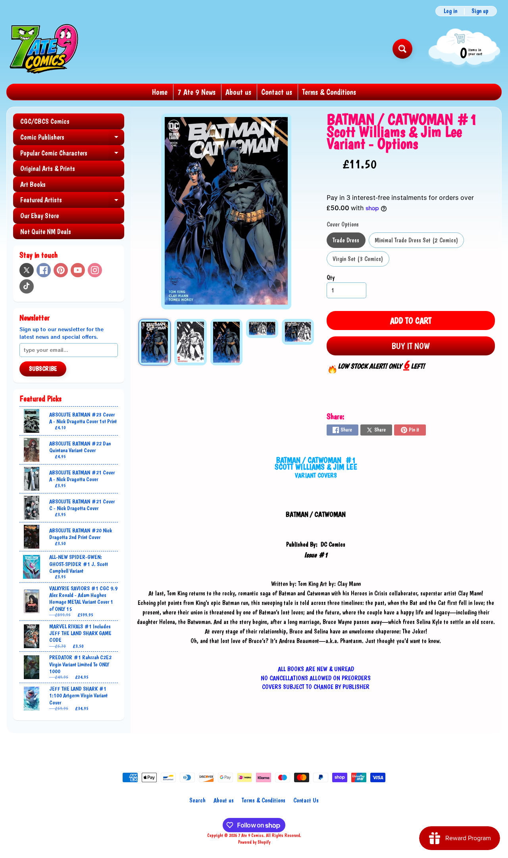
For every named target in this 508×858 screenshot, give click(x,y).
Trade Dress (349, 242)
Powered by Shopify (254, 842)
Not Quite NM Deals (45, 231)
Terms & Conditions (329, 92)
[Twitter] (26, 270)
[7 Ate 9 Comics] (43, 48)
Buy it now (410, 346)
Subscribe (43, 368)
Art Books (33, 184)
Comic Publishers (72, 139)
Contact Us (306, 800)
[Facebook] (44, 270)
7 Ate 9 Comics (251, 835)
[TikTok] (26, 286)
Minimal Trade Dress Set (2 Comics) (419, 242)
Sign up (480, 11)
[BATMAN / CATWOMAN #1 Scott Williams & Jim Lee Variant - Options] (155, 342)
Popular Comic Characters (72, 155)
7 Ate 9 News (196, 92)
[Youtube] (78, 270)
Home (159, 92)
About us (238, 92)
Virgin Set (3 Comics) (361, 261)
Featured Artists (72, 202)
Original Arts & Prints (47, 168)
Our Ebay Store (39, 215)
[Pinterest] (61, 270)
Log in (450, 11)
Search (197, 800)
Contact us (276, 92)
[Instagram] (95, 270)
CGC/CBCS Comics (44, 121)
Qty (331, 277)
